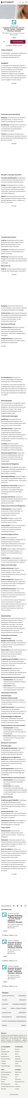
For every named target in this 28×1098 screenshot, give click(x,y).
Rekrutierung (4, 1077)
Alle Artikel (3, 1088)
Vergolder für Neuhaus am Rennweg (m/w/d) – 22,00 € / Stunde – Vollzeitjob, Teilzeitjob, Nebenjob (15, 919)
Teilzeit (14, 37)
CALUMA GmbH (14, 26)
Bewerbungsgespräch (6, 1072)
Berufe (16, 1054)
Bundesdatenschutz (20, 1081)
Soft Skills (3, 1079)
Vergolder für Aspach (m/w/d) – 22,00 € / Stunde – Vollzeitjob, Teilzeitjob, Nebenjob (15, 970)
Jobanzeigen (4, 1054)
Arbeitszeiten (18, 1066)
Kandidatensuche (5, 1051)
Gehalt (16, 1063)
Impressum (17, 1086)
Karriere (3, 1081)
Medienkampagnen (5, 1066)
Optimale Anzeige (5, 1074)
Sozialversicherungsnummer (7, 1086)
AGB (16, 1084)
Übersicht (3, 1049)
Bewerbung (18, 1058)
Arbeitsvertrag (18, 1061)
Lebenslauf (17, 1056)
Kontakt (17, 1088)
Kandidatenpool (5, 1056)
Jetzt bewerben (18, 41)
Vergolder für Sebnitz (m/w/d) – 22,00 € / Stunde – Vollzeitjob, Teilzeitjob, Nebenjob (15, 945)
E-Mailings (3, 1063)
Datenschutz (18, 1079)
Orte (16, 1077)
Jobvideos (3, 1061)
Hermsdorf (22, 1000)
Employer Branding (5, 1058)
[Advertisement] (14, 98)
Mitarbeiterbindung (5, 1084)
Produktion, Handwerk (13, 913)
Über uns (17, 1074)
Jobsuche (17, 1051)
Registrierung (18, 1072)
